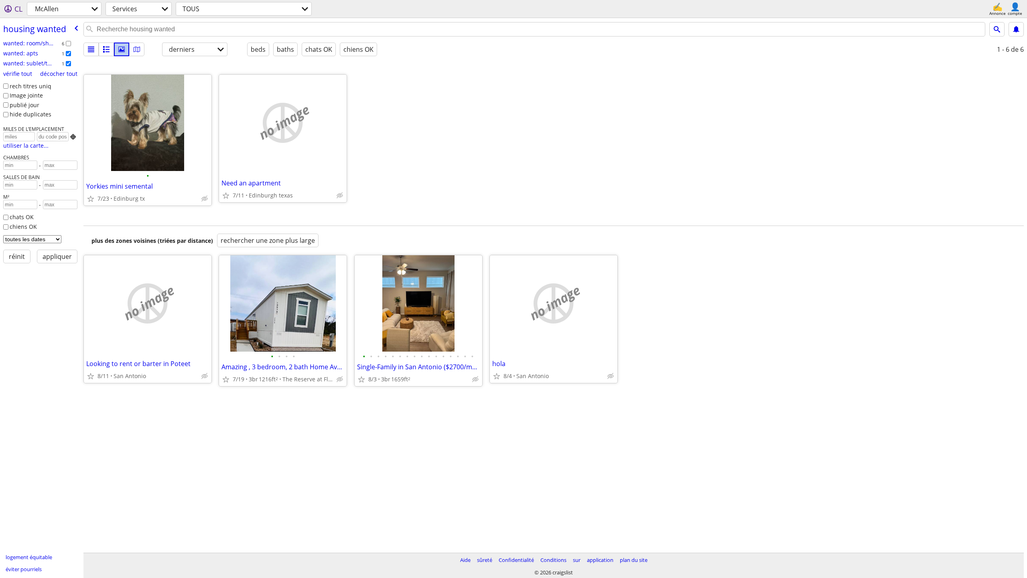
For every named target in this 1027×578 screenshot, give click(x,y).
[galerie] (121, 49)
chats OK (22, 217)
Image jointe (26, 95)
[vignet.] (106, 49)
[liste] (91, 49)
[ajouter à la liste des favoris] (90, 199)
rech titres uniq (30, 86)
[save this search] (1016, 29)
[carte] (136, 49)
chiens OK (23, 226)
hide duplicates (30, 114)
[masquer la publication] (204, 199)
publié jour (24, 105)
